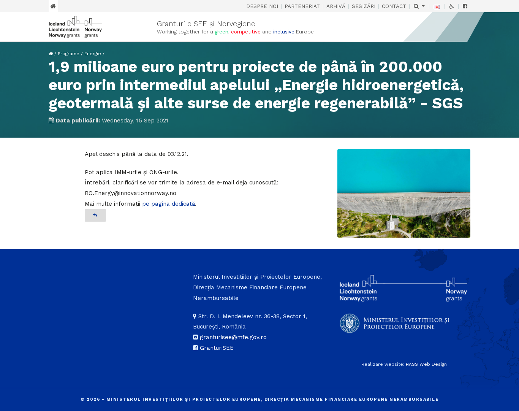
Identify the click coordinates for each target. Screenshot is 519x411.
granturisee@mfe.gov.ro (233, 337)
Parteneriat (302, 6)
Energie (92, 53)
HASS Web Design (426, 364)
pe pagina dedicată (168, 203)
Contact (394, 6)
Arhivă (335, 6)
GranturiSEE (217, 347)
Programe (68, 53)
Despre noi (262, 6)
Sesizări (363, 6)
